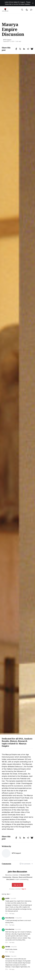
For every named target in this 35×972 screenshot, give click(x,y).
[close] (32, 3)
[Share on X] (20, 49)
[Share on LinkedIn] (24, 49)
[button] (22, 10)
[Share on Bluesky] (32, 49)
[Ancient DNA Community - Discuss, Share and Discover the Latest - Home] (7, 10)
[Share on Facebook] (16, 49)
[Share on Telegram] (28, 49)
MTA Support (7, 39)
